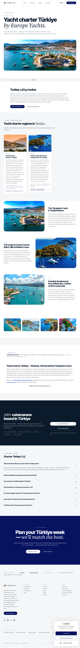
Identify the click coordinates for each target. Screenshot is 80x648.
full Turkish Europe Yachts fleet (23, 380)
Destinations (32, 2)
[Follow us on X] (11, 620)
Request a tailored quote (33, 106)
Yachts (25, 2)
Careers (64, 594)
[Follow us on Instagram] (4, 620)
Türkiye (33, 79)
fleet (47, 128)
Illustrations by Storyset (48, 643)
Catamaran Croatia (21, 632)
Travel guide (48, 2)
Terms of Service (15, 643)
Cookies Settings (24, 643)
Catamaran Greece (8, 632)
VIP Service (65, 588)
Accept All (66, 633)
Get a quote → (71, 2)
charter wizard (11, 382)
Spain (24, 79)
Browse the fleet (47, 551)
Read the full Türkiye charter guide (40, 386)
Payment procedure (67, 592)
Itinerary (40, 2)
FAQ (25, 592)
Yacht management (67, 590)
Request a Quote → (33, 551)
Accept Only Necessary (66, 638)
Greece (19, 79)
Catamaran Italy (32, 632)
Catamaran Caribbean (44, 632)
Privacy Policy (7, 643)
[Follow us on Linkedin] (8, 620)
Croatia (14, 79)
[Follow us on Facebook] (14, 620)
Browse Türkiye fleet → (17, 106)
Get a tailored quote (63, 428)
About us (64, 586)
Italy (29, 79)
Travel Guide (27, 590)
